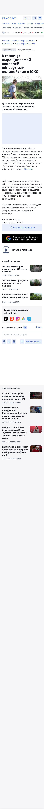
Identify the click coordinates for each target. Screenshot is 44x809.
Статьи (30, 23)
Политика (6, 23)
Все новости (7, 43)
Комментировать (33, 341)
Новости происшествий (25, 43)
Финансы (22, 23)
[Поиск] (34, 18)
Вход (40, 327)
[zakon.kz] (9, 18)
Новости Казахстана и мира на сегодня (18, 40)
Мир (14, 23)
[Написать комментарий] (22, 334)
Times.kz (28, 169)
